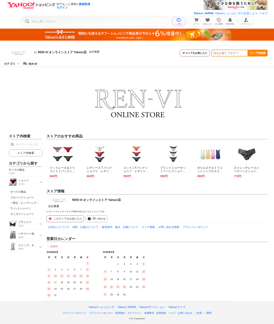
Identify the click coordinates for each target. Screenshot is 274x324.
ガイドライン (134, 313)
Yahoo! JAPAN (203, 13)
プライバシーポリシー (196, 227)
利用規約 (120, 313)
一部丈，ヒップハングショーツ (28, 202)
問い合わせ (30, 63)
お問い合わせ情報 (168, 227)
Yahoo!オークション (152, 307)
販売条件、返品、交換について (120, 227)
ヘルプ (263, 13)
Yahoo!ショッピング (101, 307)
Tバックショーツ (20, 208)
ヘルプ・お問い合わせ (180, 313)
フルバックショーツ (22, 197)
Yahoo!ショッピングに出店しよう (236, 13)
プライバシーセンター (101, 313)
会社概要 (94, 51)
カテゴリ (9, 63)
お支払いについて (58, 227)
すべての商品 (18, 191)
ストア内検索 (258, 52)
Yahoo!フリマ (177, 307)
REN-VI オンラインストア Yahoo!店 (96, 200)
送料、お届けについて (85, 227)
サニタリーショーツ (22, 214)
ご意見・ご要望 (203, 313)
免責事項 (149, 313)
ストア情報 (148, 227)
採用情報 (161, 313)
